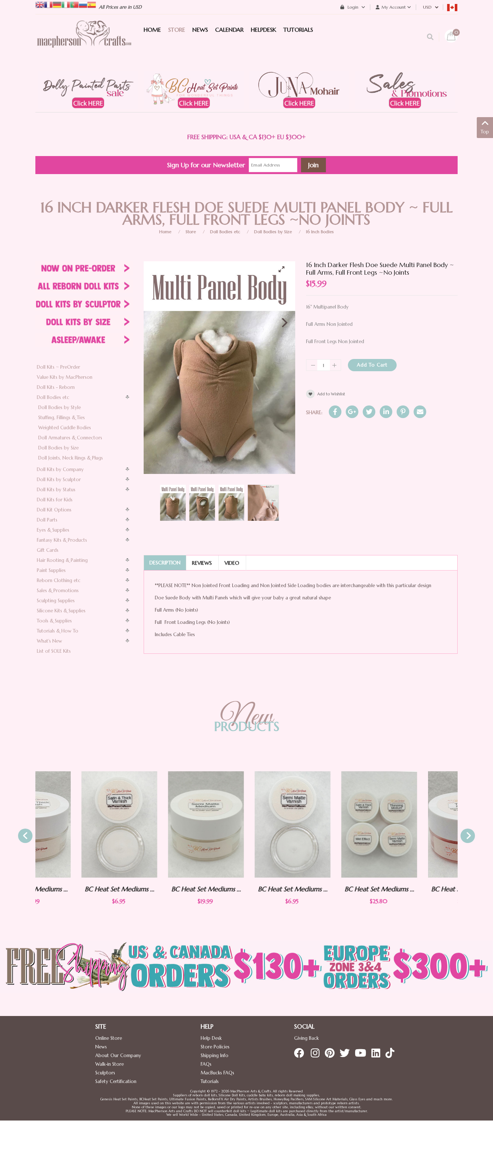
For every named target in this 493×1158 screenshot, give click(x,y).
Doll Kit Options (54, 510)
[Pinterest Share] (403, 411)
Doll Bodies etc (225, 231)
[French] (48, 4)
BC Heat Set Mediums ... (73, 889)
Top (485, 132)
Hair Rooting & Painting (62, 560)
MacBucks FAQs (217, 1073)
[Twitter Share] (369, 411)
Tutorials (210, 1081)
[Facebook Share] (335, 411)
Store (191, 231)
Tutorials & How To (57, 631)
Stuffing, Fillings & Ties (61, 417)
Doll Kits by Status (56, 490)
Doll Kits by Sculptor (59, 479)
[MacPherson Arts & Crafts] (84, 41)
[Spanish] (91, 4)
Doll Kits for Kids (55, 500)
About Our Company (118, 1055)
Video (231, 563)
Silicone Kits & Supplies (61, 611)
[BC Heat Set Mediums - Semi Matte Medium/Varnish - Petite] (246, 824)
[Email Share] (420, 411)
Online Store (108, 1038)
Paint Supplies (51, 570)
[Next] (284, 322)
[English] (39, 4)
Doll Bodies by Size (273, 231)
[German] (57, 4)
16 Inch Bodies (320, 231)
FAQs (206, 1064)
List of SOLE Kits (54, 651)
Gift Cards (47, 550)
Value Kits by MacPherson (64, 377)
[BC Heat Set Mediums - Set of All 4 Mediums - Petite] (333, 824)
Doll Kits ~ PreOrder (58, 367)
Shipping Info (214, 1055)
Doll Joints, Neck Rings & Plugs (70, 458)
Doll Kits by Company (60, 469)
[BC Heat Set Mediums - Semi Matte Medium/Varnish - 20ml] (160, 824)
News (101, 1047)
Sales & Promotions (58, 590)
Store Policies (215, 1047)
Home (165, 231)
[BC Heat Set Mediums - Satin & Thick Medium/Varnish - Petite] (73, 824)
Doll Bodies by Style (59, 407)
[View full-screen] (284, 269)
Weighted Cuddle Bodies (64, 428)
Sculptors (105, 1073)
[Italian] (65, 4)
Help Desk (211, 1038)
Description (164, 562)
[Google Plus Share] (352, 411)
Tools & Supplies (54, 621)
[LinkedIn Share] (386, 411)
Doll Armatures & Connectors (70, 438)
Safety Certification (115, 1081)
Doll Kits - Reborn (56, 387)
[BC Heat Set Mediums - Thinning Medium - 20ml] (420, 824)
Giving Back (306, 1038)
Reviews (202, 563)
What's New (49, 641)
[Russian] (83, 4)
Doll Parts (47, 520)
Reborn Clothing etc (58, 580)
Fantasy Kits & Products (62, 540)
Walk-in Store (109, 1064)
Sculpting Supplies (56, 601)
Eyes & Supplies (53, 530)
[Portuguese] (74, 4)
